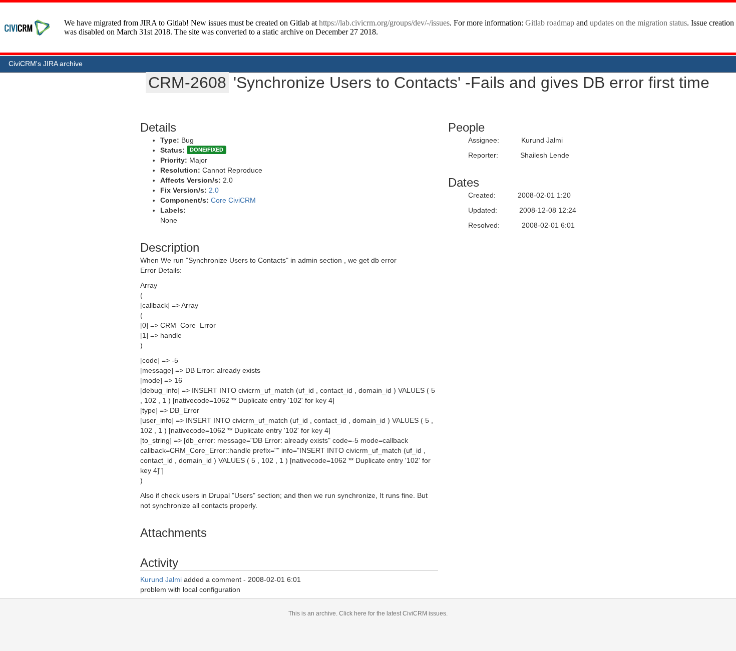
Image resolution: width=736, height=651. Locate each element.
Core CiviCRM (233, 200)
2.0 (214, 190)
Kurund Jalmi (161, 579)
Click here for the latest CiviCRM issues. (393, 613)
